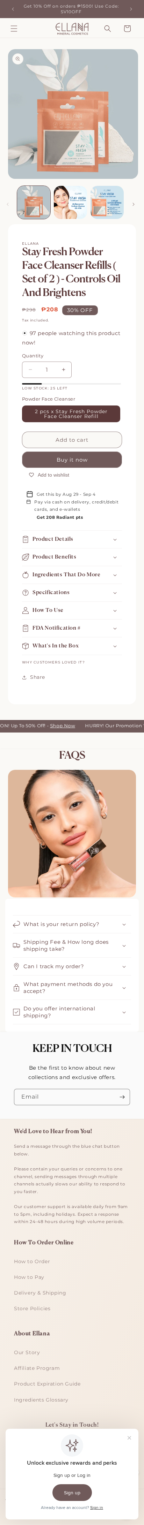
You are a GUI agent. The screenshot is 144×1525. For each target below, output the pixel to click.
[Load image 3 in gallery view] (107, 202)
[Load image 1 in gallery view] (33, 202)
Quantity (32, 355)
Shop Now (57, 725)
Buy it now (72, 459)
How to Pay (29, 1277)
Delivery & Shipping (40, 1293)
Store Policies (32, 1308)
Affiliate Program (37, 1368)
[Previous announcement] (13, 9)
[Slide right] (133, 204)
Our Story (27, 1352)
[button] (14, 28)
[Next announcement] (131, 9)
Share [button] (37, 677)
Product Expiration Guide (47, 1384)
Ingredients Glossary (41, 1400)
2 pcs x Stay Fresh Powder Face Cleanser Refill (71, 413)
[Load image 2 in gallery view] (70, 202)
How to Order (32, 1261)
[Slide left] (7, 204)
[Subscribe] (122, 1097)
